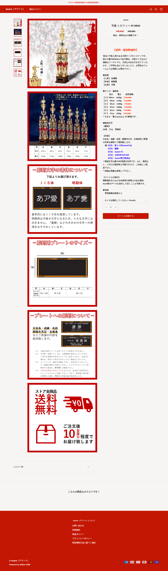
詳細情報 (109, 226)
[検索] (156, 9)
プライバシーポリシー (82, 538)
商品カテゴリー (35, 9)
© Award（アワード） (19, 560)
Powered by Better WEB (19, 564)
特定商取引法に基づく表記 (84, 542)
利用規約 (76, 530)
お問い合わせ (78, 525)
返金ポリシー (78, 534)
